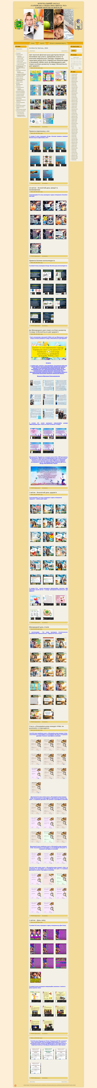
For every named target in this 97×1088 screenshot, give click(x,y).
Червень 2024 (74, 104)
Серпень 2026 (74, 74)
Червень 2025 (74, 88)
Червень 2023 (74, 119)
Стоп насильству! (20, 113)
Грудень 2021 (74, 137)
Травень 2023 (74, 120)
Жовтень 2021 (74, 140)
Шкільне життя (19, 48)
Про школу (18, 53)
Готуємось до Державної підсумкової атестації (21, 75)
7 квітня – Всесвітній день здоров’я (43, 492)
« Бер (73, 67)
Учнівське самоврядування (20, 89)
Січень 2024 (74, 111)
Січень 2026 (74, 84)
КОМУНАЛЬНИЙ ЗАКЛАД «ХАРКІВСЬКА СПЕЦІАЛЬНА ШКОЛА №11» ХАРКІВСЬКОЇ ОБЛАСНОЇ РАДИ (50, 1085)
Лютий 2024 (74, 110)
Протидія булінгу (20, 112)
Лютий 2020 (74, 159)
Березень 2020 (75, 158)
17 (74, 63)
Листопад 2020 (75, 153)
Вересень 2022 (75, 132)
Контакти (18, 103)
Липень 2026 (74, 75)
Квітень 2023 (74, 121)
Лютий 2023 (74, 124)
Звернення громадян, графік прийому (20, 80)
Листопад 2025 (75, 87)
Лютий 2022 (74, 135)
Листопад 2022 (75, 129)
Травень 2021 (74, 145)
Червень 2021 (74, 143)
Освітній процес (19, 54)
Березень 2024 (75, 108)
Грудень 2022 (74, 127)
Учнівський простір (20, 87)
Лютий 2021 (74, 149)
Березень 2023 (75, 123)
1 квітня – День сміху (37, 920)
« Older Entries (32, 50)
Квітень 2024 (74, 107)
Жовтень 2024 (74, 100)
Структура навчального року (20, 57)
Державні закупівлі (20, 95)
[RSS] (15, 1085)
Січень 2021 (74, 150)
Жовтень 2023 (74, 116)
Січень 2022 (74, 136)
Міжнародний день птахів (39, 627)
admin (42, 133)
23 (73, 64)
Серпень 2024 (74, 103)
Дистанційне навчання (21, 62)
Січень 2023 (74, 126)
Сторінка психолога (20, 94)
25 (76, 64)
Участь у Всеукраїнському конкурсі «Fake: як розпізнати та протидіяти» (46, 727)
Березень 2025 (75, 93)
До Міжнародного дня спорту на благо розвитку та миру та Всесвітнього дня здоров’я (47, 331)
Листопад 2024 (75, 98)
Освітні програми (20, 59)
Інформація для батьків (21, 70)
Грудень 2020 (74, 152)
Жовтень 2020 (74, 155)
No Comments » (45, 126)
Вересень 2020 (75, 156)
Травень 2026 (74, 78)
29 (71, 66)
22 (71, 64)
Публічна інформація (20, 102)
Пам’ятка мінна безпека (21, 109)
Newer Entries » (65, 50)
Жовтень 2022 (74, 130)
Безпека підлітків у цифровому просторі (21, 116)
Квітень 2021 (74, 146)
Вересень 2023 (75, 117)
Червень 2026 (74, 77)
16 (73, 63)
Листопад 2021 (75, 139)
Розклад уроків (20, 58)
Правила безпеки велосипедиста (42, 260)
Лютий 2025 (74, 94)
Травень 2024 (74, 106)
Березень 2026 (75, 81)
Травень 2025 (74, 90)
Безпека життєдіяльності (19, 84)
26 (77, 64)
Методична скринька (20, 91)
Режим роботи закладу (20, 105)
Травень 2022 (74, 133)
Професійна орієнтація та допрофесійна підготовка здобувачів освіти (21, 67)
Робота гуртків (20, 61)
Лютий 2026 (74, 82)
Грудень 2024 (74, 97)
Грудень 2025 (74, 85)
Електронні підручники (20, 97)
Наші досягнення (20, 64)
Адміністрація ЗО (19, 76)
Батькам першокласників (20, 72)
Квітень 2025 (74, 91)
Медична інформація (20, 92)
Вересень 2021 (75, 142)
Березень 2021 (75, 148)
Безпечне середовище (20, 110)
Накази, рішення (19, 78)
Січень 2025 (74, 95)
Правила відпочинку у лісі (39, 131)
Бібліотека (18, 85)
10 (74, 61)
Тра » (80, 67)
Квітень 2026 (74, 79)
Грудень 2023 (74, 113)
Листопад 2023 (75, 114)
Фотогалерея (19, 98)
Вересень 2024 (75, 101)
